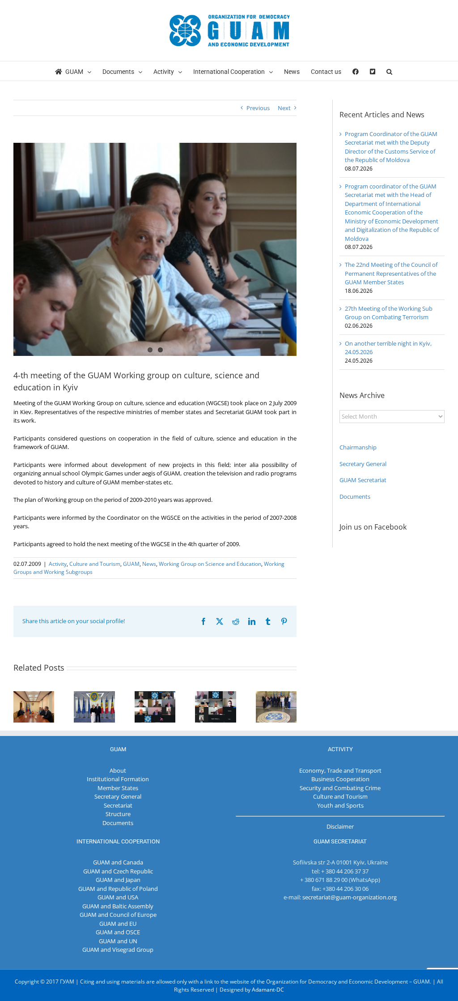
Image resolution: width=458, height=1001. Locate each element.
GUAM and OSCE (118, 932)
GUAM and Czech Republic (118, 871)
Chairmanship (358, 447)
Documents (354, 496)
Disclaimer (340, 826)
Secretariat (118, 805)
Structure (118, 814)
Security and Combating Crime (340, 788)
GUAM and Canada (118, 862)
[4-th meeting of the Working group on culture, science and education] (155, 249)
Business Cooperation (340, 779)
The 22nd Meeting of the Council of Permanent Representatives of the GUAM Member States (391, 273)
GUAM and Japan (118, 880)
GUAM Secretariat (362, 480)
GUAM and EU (117, 924)
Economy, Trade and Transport (340, 770)
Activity (58, 564)
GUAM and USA (118, 897)
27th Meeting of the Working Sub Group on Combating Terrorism (389, 312)
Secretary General (362, 464)
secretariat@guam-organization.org (349, 897)
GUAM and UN (118, 941)
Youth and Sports (340, 805)
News (149, 564)
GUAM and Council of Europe (118, 915)
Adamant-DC (268, 989)
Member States (118, 788)
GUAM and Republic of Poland (118, 889)
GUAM (131, 564)
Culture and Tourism (94, 564)
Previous (258, 108)
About (118, 770)
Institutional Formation (118, 779)
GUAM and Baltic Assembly (117, 906)
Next (284, 108)
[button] (389, 71)
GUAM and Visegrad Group (117, 949)
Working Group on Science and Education (210, 564)
